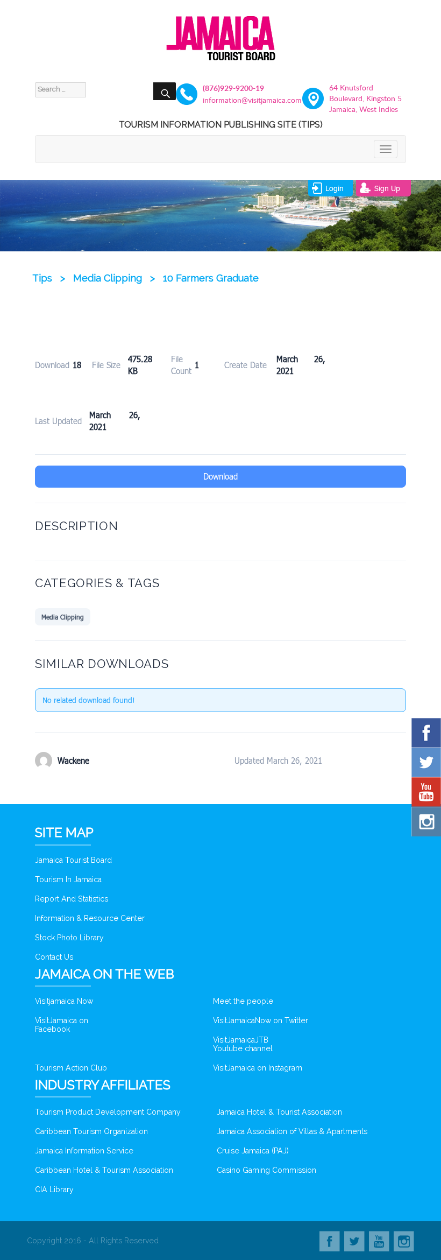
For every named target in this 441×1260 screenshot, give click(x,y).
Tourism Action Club (71, 1068)
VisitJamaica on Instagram (257, 1068)
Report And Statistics (71, 899)
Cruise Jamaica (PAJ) (253, 1150)
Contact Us (54, 957)
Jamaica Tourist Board (73, 860)
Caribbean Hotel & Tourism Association (104, 1170)
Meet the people (243, 1001)
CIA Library (54, 1189)
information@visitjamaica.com (239, 100)
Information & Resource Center (90, 918)
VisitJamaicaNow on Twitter (260, 1020)
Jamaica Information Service (84, 1150)
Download (220, 476)
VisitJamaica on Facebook (61, 1024)
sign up (387, 188)
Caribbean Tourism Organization (91, 1131)
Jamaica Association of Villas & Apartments (292, 1131)
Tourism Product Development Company (108, 1112)
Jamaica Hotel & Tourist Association (279, 1112)
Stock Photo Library (69, 937)
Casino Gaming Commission (266, 1170)
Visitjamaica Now (64, 1001)
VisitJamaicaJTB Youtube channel (243, 1044)
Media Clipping (62, 617)
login (334, 188)
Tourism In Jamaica (68, 879)
